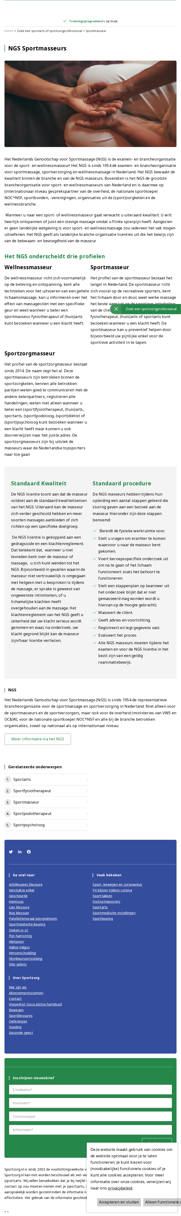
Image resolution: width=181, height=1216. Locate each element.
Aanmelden (90, 625)
